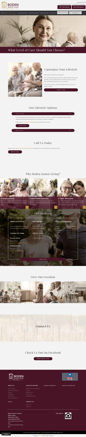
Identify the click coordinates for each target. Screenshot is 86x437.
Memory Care (29, 394)
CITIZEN (40, 435)
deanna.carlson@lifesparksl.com (18, 243)
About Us (3, 13)
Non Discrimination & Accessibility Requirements (52, 432)
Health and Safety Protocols (75, 12)
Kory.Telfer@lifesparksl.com (17, 250)
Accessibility (10, 394)
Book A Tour (61, 89)
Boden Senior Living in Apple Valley (25, 148)
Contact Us (53, 13)
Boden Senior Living (43, 358)
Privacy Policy (11, 396)
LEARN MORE (22, 125)
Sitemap (10, 392)
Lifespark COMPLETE (30, 396)
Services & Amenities (50, 385)
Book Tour (43, 259)
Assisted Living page (29, 122)
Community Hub (44, 13)
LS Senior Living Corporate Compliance (31, 432)
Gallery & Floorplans (34, 13)
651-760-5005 (64, 7)
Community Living (22, 13)
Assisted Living (29, 392)
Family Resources (63, 12)
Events (10, 401)
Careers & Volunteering (13, 390)
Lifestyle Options (12, 13)
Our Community (11, 388)
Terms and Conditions (13, 398)
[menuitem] (4, 12)
